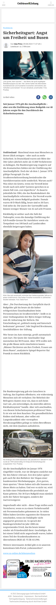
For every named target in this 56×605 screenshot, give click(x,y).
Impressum (29, 596)
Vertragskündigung (17, 599)
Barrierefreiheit (41, 596)
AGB (10, 596)
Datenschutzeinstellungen (36, 599)
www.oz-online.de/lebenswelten (19, 553)
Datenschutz (18, 596)
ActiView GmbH (40, 601)
